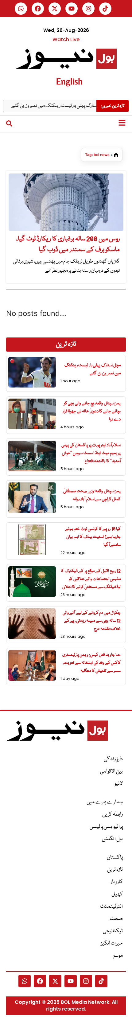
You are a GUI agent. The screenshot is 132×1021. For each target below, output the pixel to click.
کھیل (117, 894)
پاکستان (115, 857)
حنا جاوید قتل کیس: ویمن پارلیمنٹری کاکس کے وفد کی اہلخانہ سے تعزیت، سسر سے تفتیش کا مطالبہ (91, 663)
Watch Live (66, 39)
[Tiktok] (105, 8)
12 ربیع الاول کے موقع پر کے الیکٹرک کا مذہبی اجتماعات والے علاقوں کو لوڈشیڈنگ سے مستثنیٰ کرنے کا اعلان (91, 579)
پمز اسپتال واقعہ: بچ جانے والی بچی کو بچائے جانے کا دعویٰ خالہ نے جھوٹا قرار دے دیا (91, 411)
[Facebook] (38, 8)
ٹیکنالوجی (113, 931)
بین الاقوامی (111, 771)
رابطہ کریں (112, 814)
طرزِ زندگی (113, 759)
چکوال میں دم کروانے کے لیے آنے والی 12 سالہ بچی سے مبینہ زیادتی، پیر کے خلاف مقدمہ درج (92, 621)
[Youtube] (71, 8)
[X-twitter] (55, 8)
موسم (118, 956)
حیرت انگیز (112, 943)
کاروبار (117, 882)
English (69, 81)
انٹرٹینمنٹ (111, 906)
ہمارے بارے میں (105, 802)
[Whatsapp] (21, 8)
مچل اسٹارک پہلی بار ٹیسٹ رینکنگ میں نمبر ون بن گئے (67, 106)
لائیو (119, 784)
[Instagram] (88, 8)
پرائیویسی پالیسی (106, 827)
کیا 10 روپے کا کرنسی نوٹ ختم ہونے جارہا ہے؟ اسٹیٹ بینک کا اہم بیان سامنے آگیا (93, 537)
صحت (116, 919)
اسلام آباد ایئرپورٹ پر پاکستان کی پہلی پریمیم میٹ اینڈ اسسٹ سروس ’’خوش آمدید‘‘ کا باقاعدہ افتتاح (91, 453)
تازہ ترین (115, 870)
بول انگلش (112, 839)
